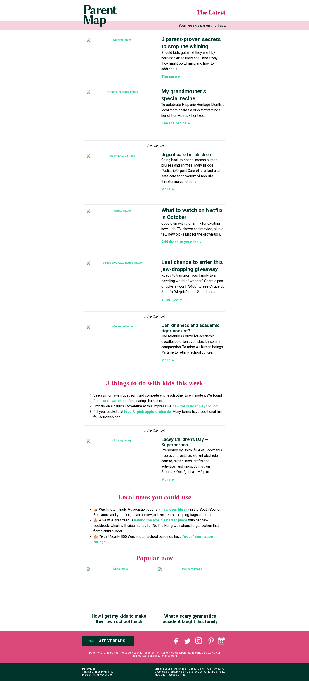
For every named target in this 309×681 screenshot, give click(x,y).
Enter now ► (172, 299)
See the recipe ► (176, 123)
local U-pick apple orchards (147, 412)
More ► (168, 189)
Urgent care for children (186, 154)
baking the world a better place (160, 520)
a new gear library (174, 509)
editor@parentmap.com (162, 655)
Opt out (193, 668)
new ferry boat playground (195, 406)
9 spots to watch (107, 401)
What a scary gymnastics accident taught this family (190, 618)
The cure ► (171, 76)
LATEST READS (111, 640)
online (181, 674)
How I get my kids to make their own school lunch (119, 618)
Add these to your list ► (181, 242)
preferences (178, 668)
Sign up (185, 671)
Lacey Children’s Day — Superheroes (185, 442)
